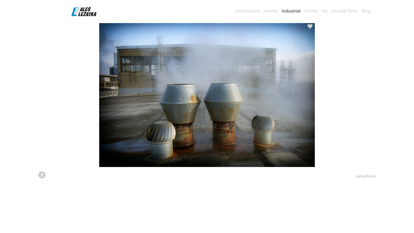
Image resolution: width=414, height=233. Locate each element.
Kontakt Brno (344, 10)
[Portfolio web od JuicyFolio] (366, 176)
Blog (366, 10)
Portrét (311, 10)
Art (325, 10)
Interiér (270, 10)
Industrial (291, 10)
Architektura (247, 10)
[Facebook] (42, 174)
